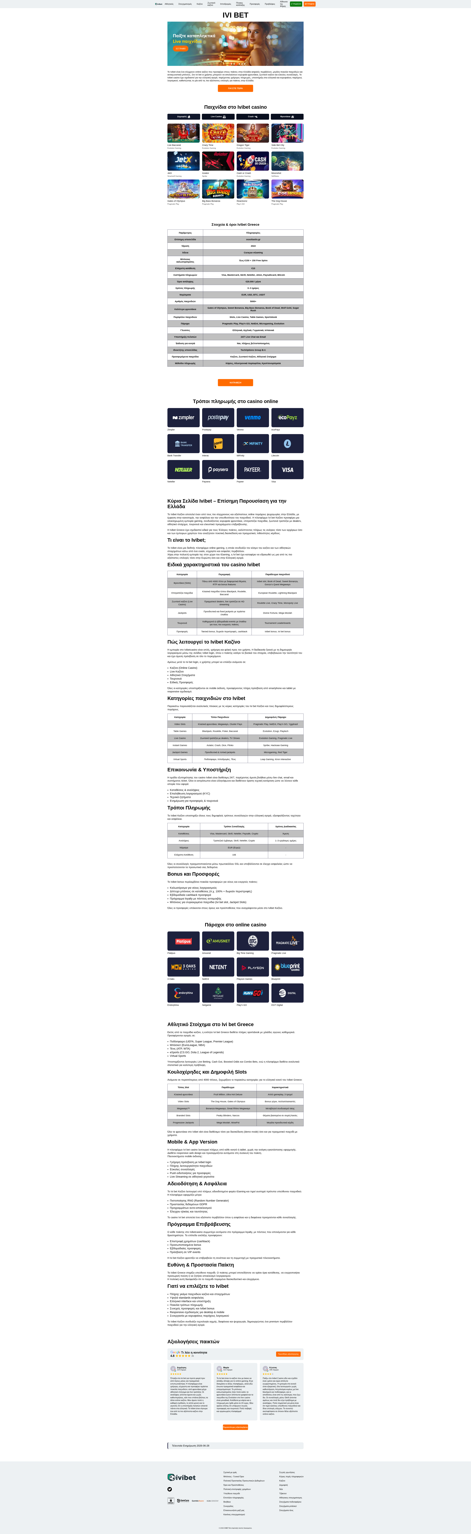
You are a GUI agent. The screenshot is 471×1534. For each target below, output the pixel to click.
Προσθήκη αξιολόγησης (288, 1354)
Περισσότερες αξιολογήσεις (235, 1427)
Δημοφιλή (182, 116)
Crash (251, 116)
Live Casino (216, 116)
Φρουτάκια (285, 116)
